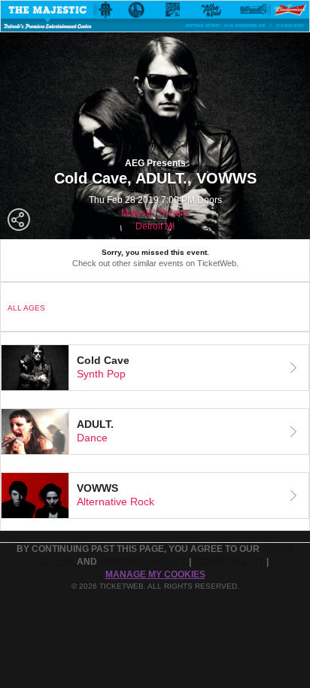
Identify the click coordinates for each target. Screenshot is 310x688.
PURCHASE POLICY (144, 561)
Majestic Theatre (155, 213)
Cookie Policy (229, 561)
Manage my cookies (155, 574)
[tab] (155, 367)
